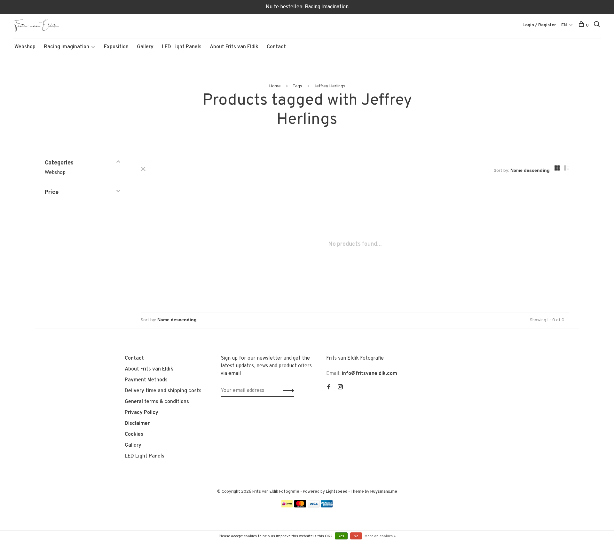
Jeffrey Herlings (329, 86)
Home (275, 86)
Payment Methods (146, 380)
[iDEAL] (287, 506)
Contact (276, 47)
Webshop (24, 47)
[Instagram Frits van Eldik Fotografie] (340, 388)
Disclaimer (137, 423)
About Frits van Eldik (234, 47)
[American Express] (327, 506)
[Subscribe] (286, 391)
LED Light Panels (181, 47)
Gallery (145, 47)
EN (564, 25)
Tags (297, 86)
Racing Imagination (66, 47)
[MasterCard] (300, 506)
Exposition (116, 47)
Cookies (134, 434)
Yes (341, 536)
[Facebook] (328, 388)
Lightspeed (336, 491)
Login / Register (539, 25)
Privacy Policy (141, 413)
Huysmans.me (383, 491)
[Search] (597, 25)
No (356, 536)
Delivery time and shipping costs (163, 391)
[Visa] (313, 506)
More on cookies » (380, 536)
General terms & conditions (157, 402)
